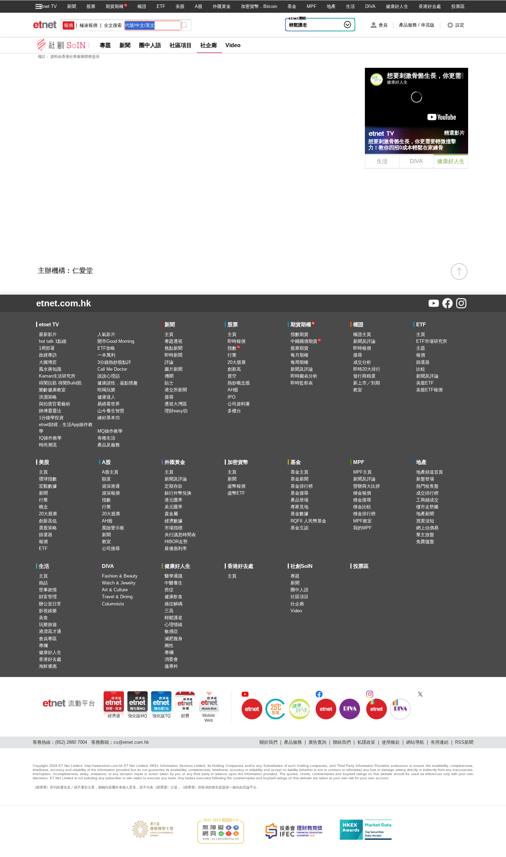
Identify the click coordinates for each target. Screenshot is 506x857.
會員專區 (48, 638)
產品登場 (299, 499)
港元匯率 (173, 499)
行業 (232, 355)
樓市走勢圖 (427, 506)
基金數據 (299, 513)
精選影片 (454, 133)
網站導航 (415, 742)
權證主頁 (362, 334)
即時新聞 (173, 355)
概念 (43, 506)
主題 (420, 348)
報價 (420, 355)
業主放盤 (425, 534)
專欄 (43, 645)
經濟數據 (173, 520)
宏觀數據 (48, 486)
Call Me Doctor (112, 369)
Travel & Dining (117, 596)
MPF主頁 (362, 472)
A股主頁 (110, 472)
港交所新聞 (176, 389)
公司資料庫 (239, 403)
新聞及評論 (302, 369)
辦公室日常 (50, 603)
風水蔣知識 (50, 369)
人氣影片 (106, 334)
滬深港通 (111, 486)
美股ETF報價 (429, 389)
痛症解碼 (173, 603)
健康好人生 (397, 6)
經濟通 (114, 715)
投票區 (458, 6)
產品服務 (293, 742)
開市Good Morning (115, 341)
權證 (141, 6)
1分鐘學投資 (51, 417)
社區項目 (181, 45)
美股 (180, 6)
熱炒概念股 (239, 382)
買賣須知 (425, 520)
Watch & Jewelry (119, 582)
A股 (198, 6)
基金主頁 (299, 472)
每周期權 (299, 362)
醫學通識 (173, 576)
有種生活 (106, 438)
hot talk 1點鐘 (52, 341)
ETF (161, 6)
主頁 (169, 334)
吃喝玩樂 (106, 389)
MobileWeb (208, 718)
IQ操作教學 (50, 438)
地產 (331, 6)
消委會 (171, 659)
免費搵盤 (425, 541)
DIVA (370, 6)
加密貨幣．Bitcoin (259, 6)
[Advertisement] (416, 217)
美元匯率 (173, 506)
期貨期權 (115, 6)
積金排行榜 (364, 513)
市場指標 (173, 527)
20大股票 (237, 362)
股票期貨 (299, 348)
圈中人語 (150, 45)
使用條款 (391, 742)
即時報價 (236, 341)
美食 (43, 617)
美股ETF (425, 382)
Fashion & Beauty (120, 576)
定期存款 (173, 486)
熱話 (43, 582)
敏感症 (171, 631)
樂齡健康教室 (52, 389)
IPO (231, 397)
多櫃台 (234, 410)
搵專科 (171, 666)
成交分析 (362, 362)
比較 (420, 369)
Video (233, 45)
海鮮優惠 (48, 666)
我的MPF (362, 527)
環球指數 (48, 479)
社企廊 (208, 45)
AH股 (233, 389)
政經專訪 (48, 355)
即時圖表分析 (304, 376)
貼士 (169, 382)
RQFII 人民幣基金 (308, 520)
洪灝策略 (48, 397)
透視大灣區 (176, 403)
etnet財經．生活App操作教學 (66, 427)
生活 (350, 6)
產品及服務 (108, 444)
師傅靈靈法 (50, 410)
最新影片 (48, 334)
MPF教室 (362, 520)
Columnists (113, 603)
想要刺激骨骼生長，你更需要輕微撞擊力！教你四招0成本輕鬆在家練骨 (412, 144)
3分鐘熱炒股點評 (114, 362)
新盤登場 (425, 479)
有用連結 (440, 742)
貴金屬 (171, 513)
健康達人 (106, 397)
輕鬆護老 (298, 25)
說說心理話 (108, 376)
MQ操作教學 (110, 431)
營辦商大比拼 (366, 486)
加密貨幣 (238, 462)
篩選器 (423, 362)
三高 (169, 610)
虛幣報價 (236, 486)
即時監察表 (302, 382)
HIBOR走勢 (176, 541)
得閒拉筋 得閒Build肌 (60, 382)
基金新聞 (299, 479)
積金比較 (362, 506)
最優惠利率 (176, 548)
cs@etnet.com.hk (131, 742)
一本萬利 (106, 355)
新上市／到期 (366, 382)
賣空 (232, 376)
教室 (357, 389)
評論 (169, 362)
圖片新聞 (173, 369)
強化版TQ (161, 715)
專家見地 (299, 506)
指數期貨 (299, 334)
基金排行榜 (302, 486)
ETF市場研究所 (431, 341)
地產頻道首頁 (429, 472)
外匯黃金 (222, 6)
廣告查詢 (317, 742)
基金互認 (299, 527)
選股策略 (48, 527)
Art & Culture (115, 589)
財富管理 (48, 596)
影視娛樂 (48, 610)
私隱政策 (366, 742)
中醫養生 (173, 582)
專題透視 (173, 341)
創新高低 (48, 520)
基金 (291, 6)
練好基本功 (108, 417)
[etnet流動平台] (69, 703)
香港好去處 (430, 6)
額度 (106, 479)
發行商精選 (364, 376)
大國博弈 (48, 362)
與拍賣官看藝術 (54, 403)
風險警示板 (113, 527)
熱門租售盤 (427, 486)
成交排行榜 (427, 493)
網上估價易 (427, 527)
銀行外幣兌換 (178, 493)
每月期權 (299, 355)
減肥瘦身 (173, 638)
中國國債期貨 (305, 341)
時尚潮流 (48, 444)
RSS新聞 (464, 742)
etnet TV (48, 6)
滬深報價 (111, 493)
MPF (311, 6)
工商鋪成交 (427, 499)
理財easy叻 (176, 410)
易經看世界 (108, 403)
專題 (105, 45)
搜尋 (169, 397)
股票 (90, 6)
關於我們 (268, 742)
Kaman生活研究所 (57, 376)
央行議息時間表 (180, 534)
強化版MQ (137, 715)
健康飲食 (173, 596)
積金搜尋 (362, 499)
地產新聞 (425, 513)
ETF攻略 (106, 348)
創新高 (234, 369)
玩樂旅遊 (48, 624)
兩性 (169, 645)
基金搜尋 (299, 493)
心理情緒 (173, 624)
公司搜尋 (111, 548)
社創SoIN (302, 566)
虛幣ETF (236, 493)
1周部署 (47, 348)
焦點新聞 (173, 348)
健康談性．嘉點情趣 (117, 382)
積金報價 (362, 493)
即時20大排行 (366, 369)
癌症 (169, 589)
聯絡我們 (342, 742)
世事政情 (48, 589)
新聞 (71, 6)
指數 (234, 348)
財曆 (185, 715)
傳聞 (169, 376)
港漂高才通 (50, 631)
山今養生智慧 (110, 410)
